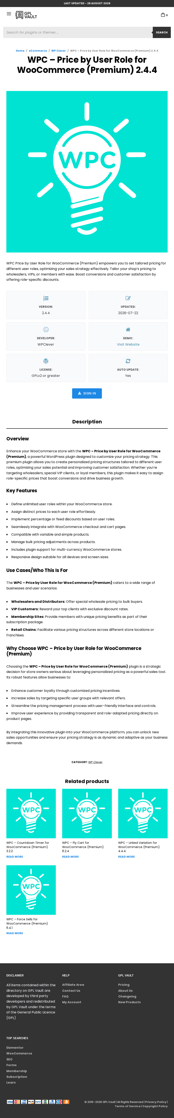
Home (20, 50)
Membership (16, 1071)
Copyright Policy (155, 1106)
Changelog (127, 996)
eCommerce (38, 50)
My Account (71, 1002)
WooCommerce (19, 1053)
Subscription (16, 1077)
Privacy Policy (155, 1102)
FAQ (65, 996)
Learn (11, 1082)
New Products (129, 1002)
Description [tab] (87, 421)
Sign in (89, 393)
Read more (14, 856)
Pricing (123, 985)
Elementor (15, 1048)
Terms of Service (127, 1106)
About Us (125, 991)
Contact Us (71, 991)
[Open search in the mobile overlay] (87, 32)
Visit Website (128, 344)
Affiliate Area (73, 985)
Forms (11, 1065)
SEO (9, 1059)
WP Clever (58, 50)
